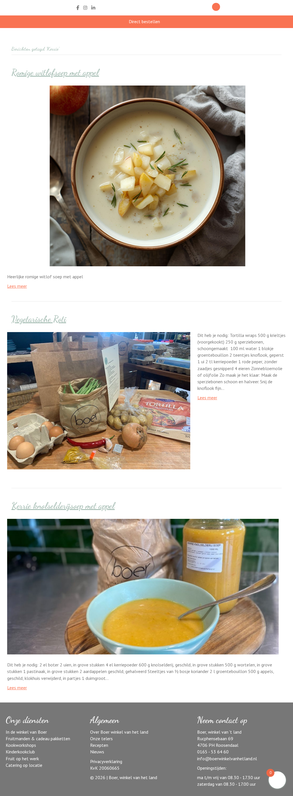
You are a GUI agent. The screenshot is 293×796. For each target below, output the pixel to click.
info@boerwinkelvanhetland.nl (227, 758)
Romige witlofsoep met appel (55, 72)
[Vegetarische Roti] (98, 400)
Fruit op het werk (22, 758)
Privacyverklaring (106, 761)
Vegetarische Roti (38, 319)
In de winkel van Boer (26, 732)
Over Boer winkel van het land (119, 732)
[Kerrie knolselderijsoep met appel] (143, 586)
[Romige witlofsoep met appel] (143, 175)
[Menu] (235, 7)
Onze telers (101, 738)
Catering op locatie (24, 765)
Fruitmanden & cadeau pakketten (38, 738)
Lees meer (17, 286)
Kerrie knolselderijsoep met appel (63, 506)
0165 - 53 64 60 (213, 752)
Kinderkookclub (20, 752)
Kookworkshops (21, 745)
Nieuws (97, 752)
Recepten (99, 745)
